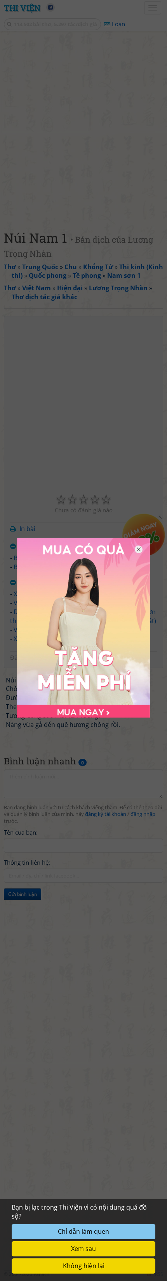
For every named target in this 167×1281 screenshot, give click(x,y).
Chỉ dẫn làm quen (83, 1231)
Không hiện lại (83, 1265)
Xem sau (83, 1248)
